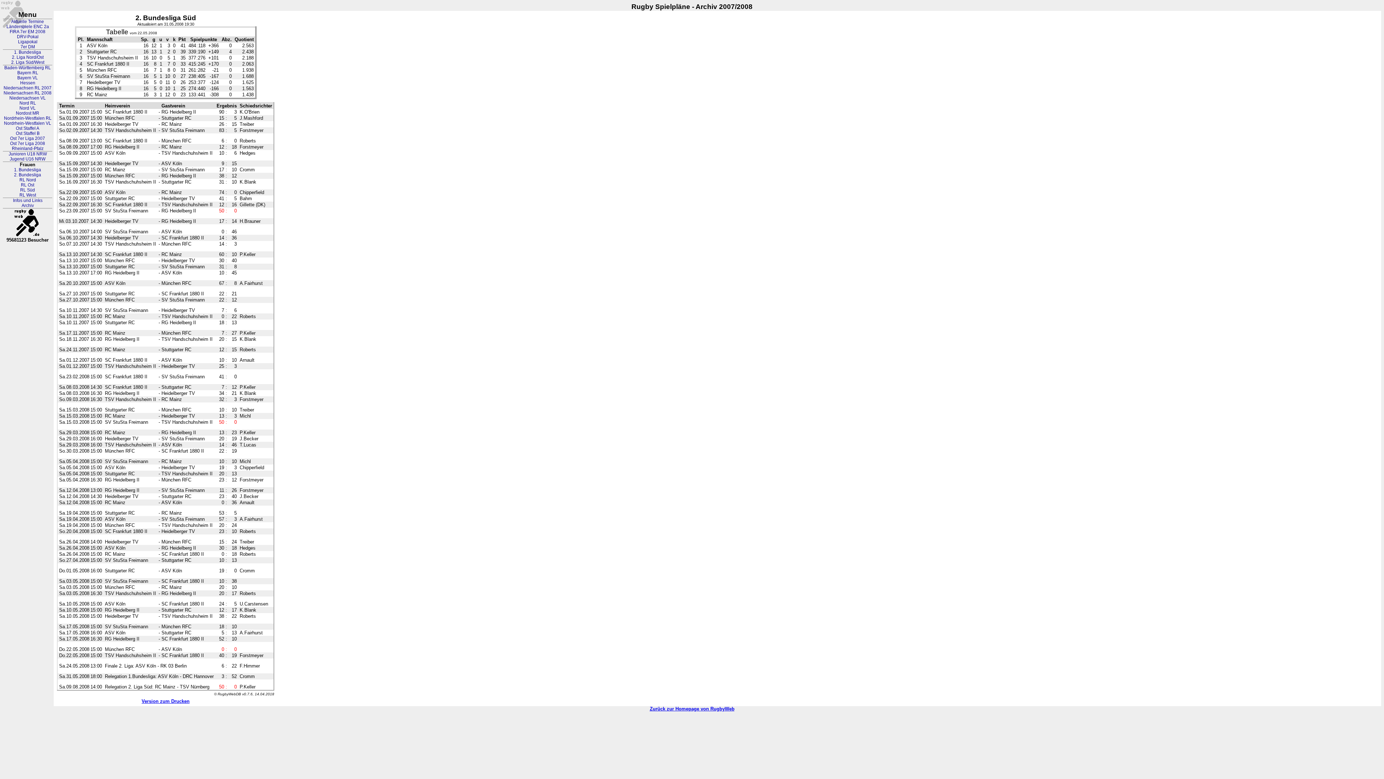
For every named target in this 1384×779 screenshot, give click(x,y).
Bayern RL (27, 72)
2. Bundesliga (27, 174)
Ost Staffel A (27, 128)
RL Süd (27, 190)
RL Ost (27, 185)
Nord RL (27, 103)
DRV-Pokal (28, 36)
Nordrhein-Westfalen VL (27, 123)
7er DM (28, 46)
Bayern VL (27, 77)
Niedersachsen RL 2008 (28, 93)
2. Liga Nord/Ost (28, 57)
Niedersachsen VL (27, 98)
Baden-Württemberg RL (27, 67)
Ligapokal (27, 41)
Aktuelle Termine (27, 21)
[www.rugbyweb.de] (27, 222)
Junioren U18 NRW (28, 154)
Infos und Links (28, 200)
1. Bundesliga (27, 52)
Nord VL (27, 108)
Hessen (27, 82)
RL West (27, 195)
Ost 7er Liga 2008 (27, 143)
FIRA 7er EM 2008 (27, 31)
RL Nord (27, 179)
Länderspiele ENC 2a (27, 26)
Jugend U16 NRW (27, 159)
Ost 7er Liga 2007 (27, 138)
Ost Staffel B (28, 133)
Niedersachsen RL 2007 (28, 88)
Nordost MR (27, 113)
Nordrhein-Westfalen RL (28, 118)
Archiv (28, 205)
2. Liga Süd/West (27, 62)
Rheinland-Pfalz (28, 148)
